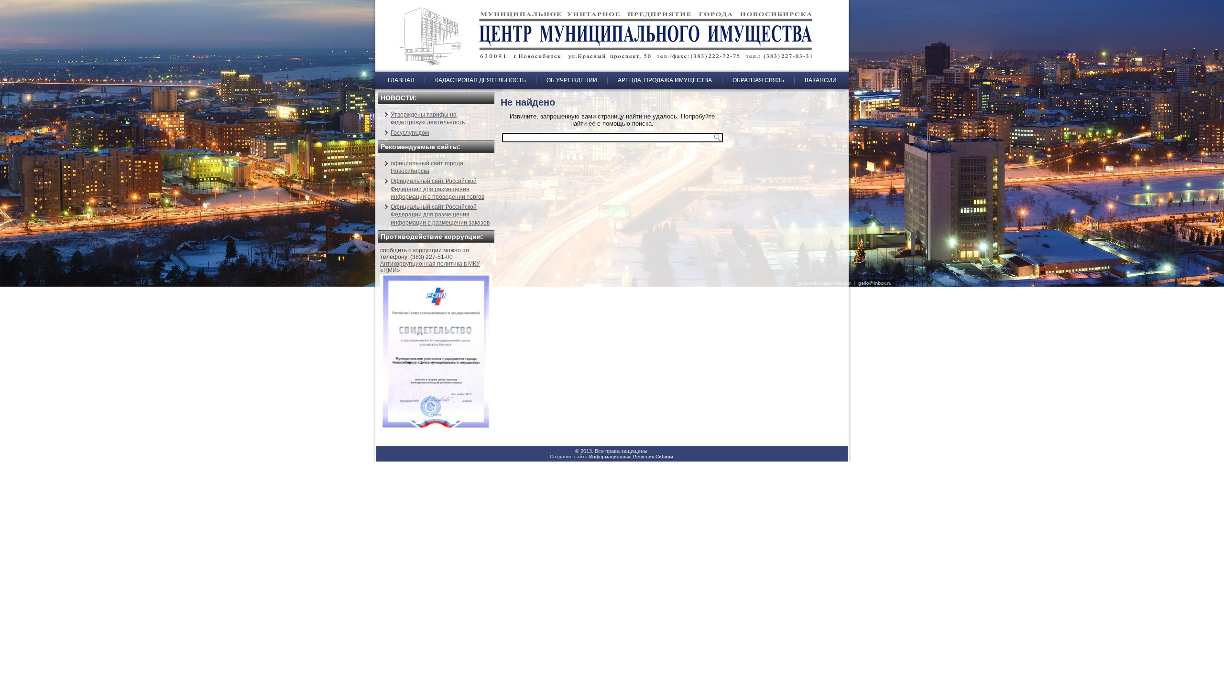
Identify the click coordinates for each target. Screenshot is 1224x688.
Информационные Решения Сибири (631, 456)
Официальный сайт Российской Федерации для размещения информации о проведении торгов (437, 189)
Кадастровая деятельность (480, 80)
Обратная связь (758, 80)
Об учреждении (571, 80)
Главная (401, 80)
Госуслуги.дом (410, 132)
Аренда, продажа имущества (665, 80)
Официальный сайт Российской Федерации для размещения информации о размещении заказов (440, 215)
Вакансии (821, 80)
